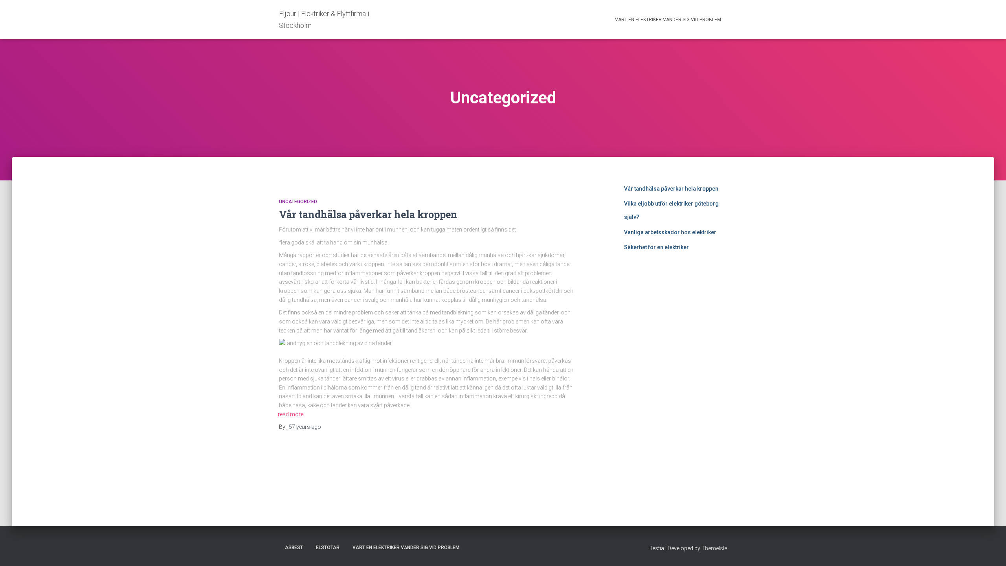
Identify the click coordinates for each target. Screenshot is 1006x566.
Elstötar (328, 547)
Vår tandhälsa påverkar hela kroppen (368, 214)
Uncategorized (298, 201)
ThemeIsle (714, 548)
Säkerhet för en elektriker (656, 247)
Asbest (294, 547)
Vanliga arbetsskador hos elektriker (670, 232)
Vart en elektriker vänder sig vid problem (668, 19)
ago (305, 427)
